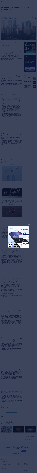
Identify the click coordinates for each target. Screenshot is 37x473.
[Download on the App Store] (15, 244)
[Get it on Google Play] (15, 246)
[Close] (29, 225)
